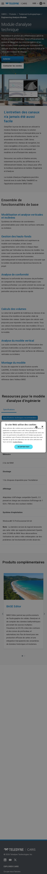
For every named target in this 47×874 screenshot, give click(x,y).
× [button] (42, 426)
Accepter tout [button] (23, 447)
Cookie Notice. (17, 442)
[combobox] (36, 427)
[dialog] (23, 436)
